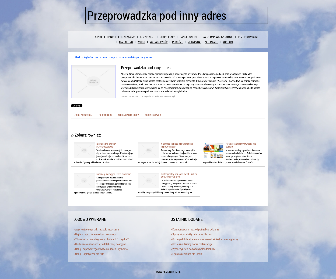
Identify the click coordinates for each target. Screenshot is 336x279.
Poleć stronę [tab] (105, 115)
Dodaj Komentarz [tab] (83, 115)
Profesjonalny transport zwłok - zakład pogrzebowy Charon (179, 175)
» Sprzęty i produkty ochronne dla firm (191, 234)
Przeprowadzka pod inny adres (135, 57)
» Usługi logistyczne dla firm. (89, 254)
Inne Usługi (109, 57)
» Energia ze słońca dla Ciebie (186, 254)
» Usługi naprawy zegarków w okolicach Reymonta (101, 249)
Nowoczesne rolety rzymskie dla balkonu (241, 145)
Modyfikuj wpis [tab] (153, 115)
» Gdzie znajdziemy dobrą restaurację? (191, 244)
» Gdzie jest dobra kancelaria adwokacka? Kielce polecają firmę (204, 239)
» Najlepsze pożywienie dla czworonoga (95, 234)
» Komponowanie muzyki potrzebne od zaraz (195, 229)
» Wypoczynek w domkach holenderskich (193, 249)
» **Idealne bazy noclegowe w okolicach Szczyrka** (101, 239)
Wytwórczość (91, 57)
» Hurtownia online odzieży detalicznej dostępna (100, 244)
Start (77, 57)
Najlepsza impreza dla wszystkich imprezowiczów (177, 145)
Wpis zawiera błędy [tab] (128, 115)
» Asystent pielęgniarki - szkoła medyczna (96, 229)
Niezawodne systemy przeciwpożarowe (106, 145)
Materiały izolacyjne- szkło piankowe (113, 174)
